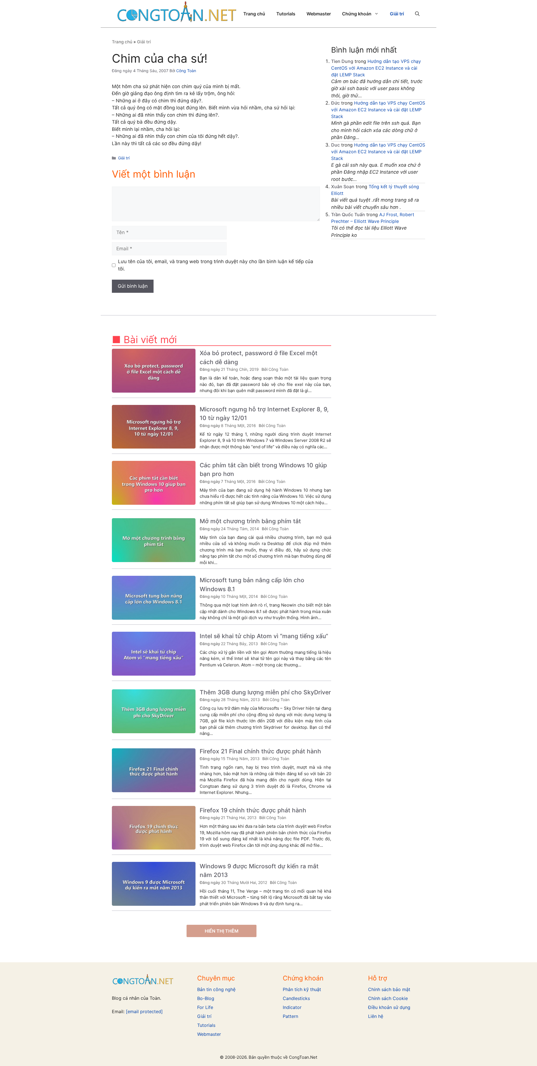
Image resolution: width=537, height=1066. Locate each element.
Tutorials (285, 13)
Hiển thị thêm (222, 931)
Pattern (290, 1016)
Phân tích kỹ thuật (302, 989)
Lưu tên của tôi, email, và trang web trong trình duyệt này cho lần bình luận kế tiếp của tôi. (215, 265)
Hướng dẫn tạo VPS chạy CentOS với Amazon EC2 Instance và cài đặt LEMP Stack (376, 67)
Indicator (292, 1007)
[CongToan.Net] (177, 13)
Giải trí (397, 13)
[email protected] (144, 1011)
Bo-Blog (205, 998)
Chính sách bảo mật (389, 989)
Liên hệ (375, 1016)
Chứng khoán (356, 13)
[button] (417, 13)
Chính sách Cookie (388, 998)
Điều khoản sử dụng (389, 1007)
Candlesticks (296, 998)
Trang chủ (254, 13)
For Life (205, 1007)
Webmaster (319, 13)
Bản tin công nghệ (216, 989)
